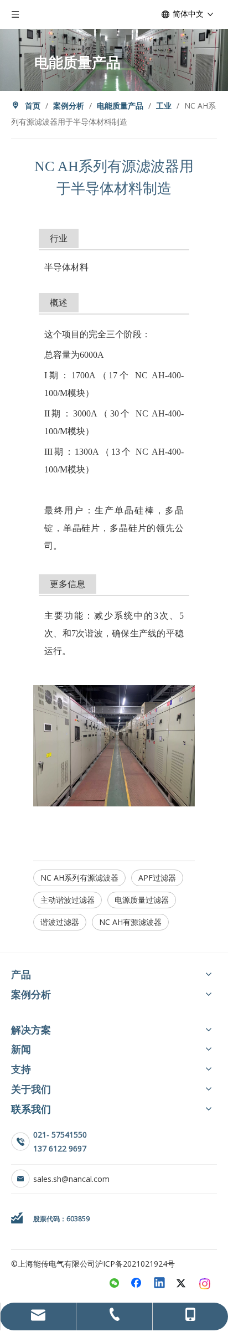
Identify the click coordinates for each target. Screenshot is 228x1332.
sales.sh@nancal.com (71, 1179)
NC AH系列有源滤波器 (79, 877)
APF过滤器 (157, 877)
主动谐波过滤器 (67, 899)
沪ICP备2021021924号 (135, 1263)
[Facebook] (137, 1284)
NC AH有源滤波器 (130, 922)
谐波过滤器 (59, 922)
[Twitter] (182, 1284)
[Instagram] (205, 1284)
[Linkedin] (160, 1284)
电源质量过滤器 (142, 899)
